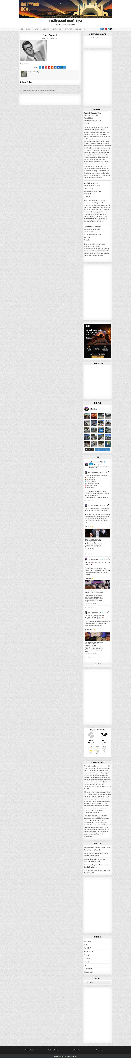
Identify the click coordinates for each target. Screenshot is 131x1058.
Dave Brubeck (50, 35)
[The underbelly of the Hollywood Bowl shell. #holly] (94, 444)
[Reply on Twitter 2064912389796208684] (85, 500)
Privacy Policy (29, 1050)
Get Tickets (87, 194)
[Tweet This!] (40, 67)
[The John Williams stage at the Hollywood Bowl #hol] (87, 423)
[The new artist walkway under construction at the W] (108, 416)
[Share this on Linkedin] (61, 67)
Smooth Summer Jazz (92, 113)
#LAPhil (98, 497)
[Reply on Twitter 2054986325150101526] (85, 657)
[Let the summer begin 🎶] (87, 416)
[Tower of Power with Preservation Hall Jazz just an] (94, 416)
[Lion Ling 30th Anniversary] (108, 423)
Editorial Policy (53, 1050)
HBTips (44, 38)
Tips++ (86, 29)
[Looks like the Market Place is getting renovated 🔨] (101, 423)
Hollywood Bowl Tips (65, 20)
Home (21, 29)
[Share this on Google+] (46, 67)
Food (86, 944)
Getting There (68, 29)
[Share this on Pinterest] (49, 67)
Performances (88, 951)
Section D (87, 958)
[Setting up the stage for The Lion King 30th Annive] (94, 430)
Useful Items (78, 29)
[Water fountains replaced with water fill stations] (108, 430)
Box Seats (54, 29)
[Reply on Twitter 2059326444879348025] (85, 554)
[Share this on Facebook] (43, 67)
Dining (60, 29)
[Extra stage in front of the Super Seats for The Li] (87, 430)
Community (28, 29)
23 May (106, 559)
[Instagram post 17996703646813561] (108, 437)
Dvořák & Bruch (91, 183)
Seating (86, 955)
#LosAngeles (105, 497)
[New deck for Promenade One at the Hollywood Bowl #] (87, 437)
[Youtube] (106, 29)
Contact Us (99, 1050)
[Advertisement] (54, 99)
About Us (76, 1050)
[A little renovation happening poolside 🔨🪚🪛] (101, 416)
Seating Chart (45, 29)
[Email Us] (108, 29)
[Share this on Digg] (58, 67)
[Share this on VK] (55, 67)
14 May (106, 612)
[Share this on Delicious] (64, 67)
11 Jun (106, 472)
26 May (106, 505)
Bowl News (87, 941)
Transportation (88, 968)
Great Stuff (87, 948)
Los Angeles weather (97, 756)
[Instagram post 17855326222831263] (108, 444)
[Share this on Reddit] (52, 67)
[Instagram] (103, 29)
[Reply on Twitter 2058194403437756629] (85, 607)
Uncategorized (88, 972)
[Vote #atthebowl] (101, 444)
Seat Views (36, 29)
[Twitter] (101, 29)
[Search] (111, 29)
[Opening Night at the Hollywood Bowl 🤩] (94, 423)
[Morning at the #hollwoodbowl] (101, 437)
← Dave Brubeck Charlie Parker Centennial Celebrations (37, 90)
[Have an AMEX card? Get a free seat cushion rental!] (101, 430)
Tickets (86, 962)
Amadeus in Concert (92, 226)
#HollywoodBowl (90, 497)
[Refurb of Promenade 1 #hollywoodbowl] (94, 437)
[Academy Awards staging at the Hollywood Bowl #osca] (87, 444)
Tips (85, 965)
